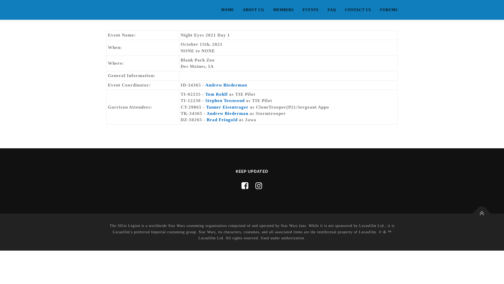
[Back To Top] (481, 213)
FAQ (332, 10)
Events (311, 10)
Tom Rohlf (216, 94)
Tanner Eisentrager (227, 107)
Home (227, 10)
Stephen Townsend (225, 100)
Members (283, 10)
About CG (253, 10)
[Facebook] (245, 185)
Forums (389, 10)
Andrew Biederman (226, 85)
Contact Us (358, 10)
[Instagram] (258, 185)
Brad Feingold (222, 119)
